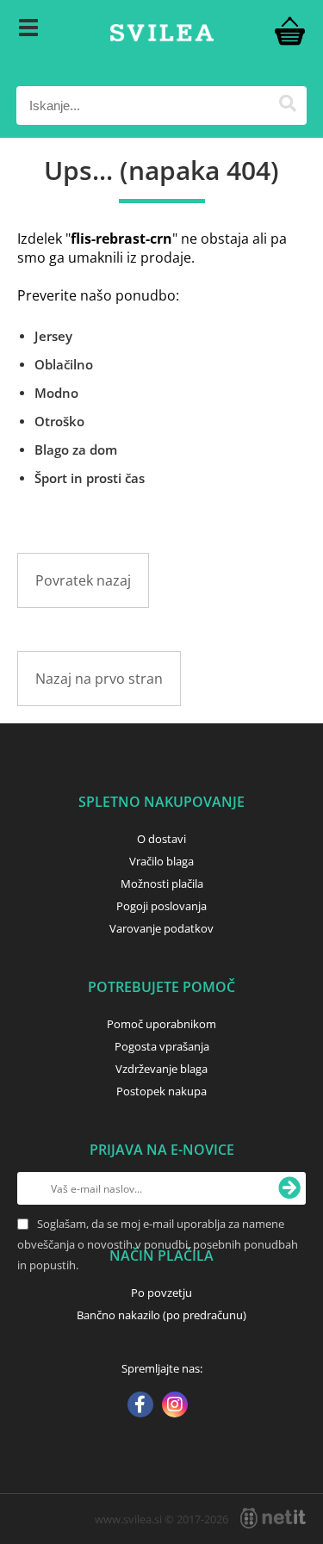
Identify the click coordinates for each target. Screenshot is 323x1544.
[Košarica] (289, 30)
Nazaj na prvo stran (99, 678)
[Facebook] (140, 1406)
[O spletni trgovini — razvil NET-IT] (273, 1518)
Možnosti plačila (162, 883)
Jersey (53, 335)
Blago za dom (75, 449)
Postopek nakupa (161, 1091)
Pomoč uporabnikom (161, 1024)
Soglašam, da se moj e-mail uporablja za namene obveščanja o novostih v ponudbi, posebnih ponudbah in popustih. (157, 1244)
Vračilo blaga (161, 861)
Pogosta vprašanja (162, 1046)
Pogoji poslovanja (161, 906)
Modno (56, 392)
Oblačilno (63, 364)
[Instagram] (175, 1406)
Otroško (59, 421)
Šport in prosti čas (89, 478)
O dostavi (161, 838)
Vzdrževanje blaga (161, 1068)
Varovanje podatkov (161, 928)
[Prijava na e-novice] (289, 1188)
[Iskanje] (287, 105)
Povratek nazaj (83, 580)
